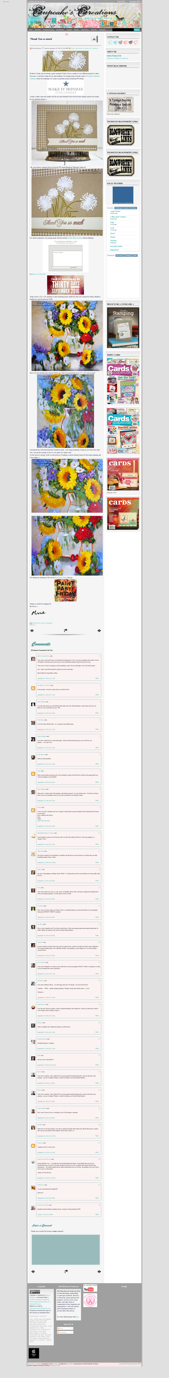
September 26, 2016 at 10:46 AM (46, 1065)
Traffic (135, 255)
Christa (112, 237)
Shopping (128, 255)
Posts (61, 1328)
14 (99, 906)
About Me (38, 30)
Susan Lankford (41, 1108)
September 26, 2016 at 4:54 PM (46, 1118)
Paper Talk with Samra (43, 821)
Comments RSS (134, 1)
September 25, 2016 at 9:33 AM (46, 844)
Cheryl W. (40, 942)
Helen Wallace (41, 702)
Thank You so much (41, 39)
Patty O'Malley (41, 789)
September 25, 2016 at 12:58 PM (46, 862)
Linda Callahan (41, 736)
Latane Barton (41, 1004)
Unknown (40, 1143)
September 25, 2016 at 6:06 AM (46, 782)
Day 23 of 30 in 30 (38, 274)
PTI (91, 48)
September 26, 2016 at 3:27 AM (46, 997)
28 (99, 1159)
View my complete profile (117, 58)
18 (99, 980)
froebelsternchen (42, 1039)
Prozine (55, 1364)
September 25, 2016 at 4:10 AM (46, 713)
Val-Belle (39, 1124)
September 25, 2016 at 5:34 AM (46, 764)
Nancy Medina (79, 48)
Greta (39, 887)
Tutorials (69, 30)
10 (99, 833)
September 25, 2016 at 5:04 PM (46, 881)
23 (99, 1072)
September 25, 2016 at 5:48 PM (46, 917)
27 (99, 1143)
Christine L (40, 980)
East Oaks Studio (116, 246)
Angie (112, 222)
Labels (126, 208)
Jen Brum (40, 924)
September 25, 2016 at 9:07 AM (46, 800)
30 (94, 39)
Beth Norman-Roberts (43, 656)
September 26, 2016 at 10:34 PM (46, 1136)
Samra (39, 807)
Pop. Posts (119, 255)
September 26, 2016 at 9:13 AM (46, 1048)
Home (31, 30)
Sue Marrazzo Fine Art (43, 685)
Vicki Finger (40, 720)
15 (99, 924)
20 (99, 1022)
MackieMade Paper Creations (45, 833)
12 (99, 869)
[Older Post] (99, 632)
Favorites (110, 208)
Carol (112, 228)
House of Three (55, 1365)
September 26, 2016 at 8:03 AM (46, 1032)
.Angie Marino (115, 211)
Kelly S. (39, 869)
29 (99, 1185)
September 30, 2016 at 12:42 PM (46, 1178)
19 (99, 1004)
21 (99, 1039)
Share (32, 625)
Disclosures (85, 30)
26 (99, 1124)
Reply (97, 678)
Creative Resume (48, 30)
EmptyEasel (114, 250)
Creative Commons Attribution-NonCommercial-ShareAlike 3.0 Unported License (40, 1301)
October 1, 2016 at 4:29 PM (45, 1214)
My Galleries (60, 30)
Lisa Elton (40, 906)
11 (99, 851)
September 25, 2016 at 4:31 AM (46, 729)
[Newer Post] (32, 632)
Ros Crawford (41, 962)
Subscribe (102, 30)
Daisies (72, 48)
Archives (133, 208)
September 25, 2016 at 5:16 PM (46, 899)
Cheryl (112, 233)
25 (99, 1108)
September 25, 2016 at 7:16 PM (46, 955)
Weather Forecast (118, 203)
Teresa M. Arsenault (43, 1205)
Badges (76, 30)
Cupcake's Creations (34, 1364)
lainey (39, 771)
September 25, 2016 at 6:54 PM (46, 935)
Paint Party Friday (61, 577)
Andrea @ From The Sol (44, 1159)
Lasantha (70, 1364)
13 (99, 887)
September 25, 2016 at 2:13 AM (46, 678)
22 (99, 1055)
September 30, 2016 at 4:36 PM (46, 1198)
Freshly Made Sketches (74, 238)
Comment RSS (136, 1364)
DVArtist (39, 1022)
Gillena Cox (40, 1185)
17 (99, 962)
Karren (39, 1072)
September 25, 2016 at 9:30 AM (46, 826)
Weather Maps (128, 203)
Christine (113, 240)
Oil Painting (86, 48)
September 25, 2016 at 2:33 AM (46, 695)
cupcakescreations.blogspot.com (40, 1308)
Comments (111, 255)
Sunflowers (95, 48)
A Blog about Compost (118, 217)
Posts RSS (121, 1)
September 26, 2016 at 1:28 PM (46, 1083)
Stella (38, 1055)
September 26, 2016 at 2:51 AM (46, 974)
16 (99, 942)
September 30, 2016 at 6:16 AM (46, 1152)
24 (99, 1090)
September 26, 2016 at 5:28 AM (46, 1016)
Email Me (94, 30)
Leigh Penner (41, 754)
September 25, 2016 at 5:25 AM (46, 748)
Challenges (119, 208)
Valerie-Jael (40, 851)
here (77, 1317)
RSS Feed (127, 1364)
